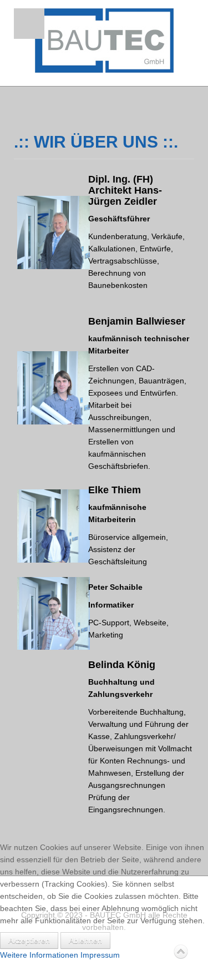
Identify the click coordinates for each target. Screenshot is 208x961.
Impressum (100, 954)
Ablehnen (85, 940)
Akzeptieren (29, 940)
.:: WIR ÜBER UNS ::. (96, 142)
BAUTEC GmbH (104, 40)
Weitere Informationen (39, 954)
